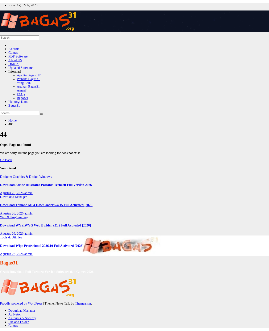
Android (14, 49)
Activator (14, 314)
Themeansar (83, 303)
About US (15, 60)
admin (28, 193)
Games (13, 52)
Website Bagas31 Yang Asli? (28, 81)
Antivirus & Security (22, 318)
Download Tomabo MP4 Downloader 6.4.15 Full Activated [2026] (46, 205)
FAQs (21, 94)
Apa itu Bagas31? (29, 75)
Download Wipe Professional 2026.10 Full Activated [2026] (41, 245)
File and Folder (18, 322)
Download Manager (13, 197)
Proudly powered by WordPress (21, 303)
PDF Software (18, 56)
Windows (45, 176)
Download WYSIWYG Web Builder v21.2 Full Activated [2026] (45, 225)
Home (12, 120)
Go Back (6, 160)
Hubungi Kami (18, 101)
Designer (6, 176)
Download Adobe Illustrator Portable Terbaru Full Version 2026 (46, 185)
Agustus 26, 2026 (12, 193)
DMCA (13, 64)
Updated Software (20, 67)
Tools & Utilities (11, 237)
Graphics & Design (26, 176)
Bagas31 (14, 105)
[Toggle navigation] (1, 34)
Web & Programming (14, 217)
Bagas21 (22, 98)
